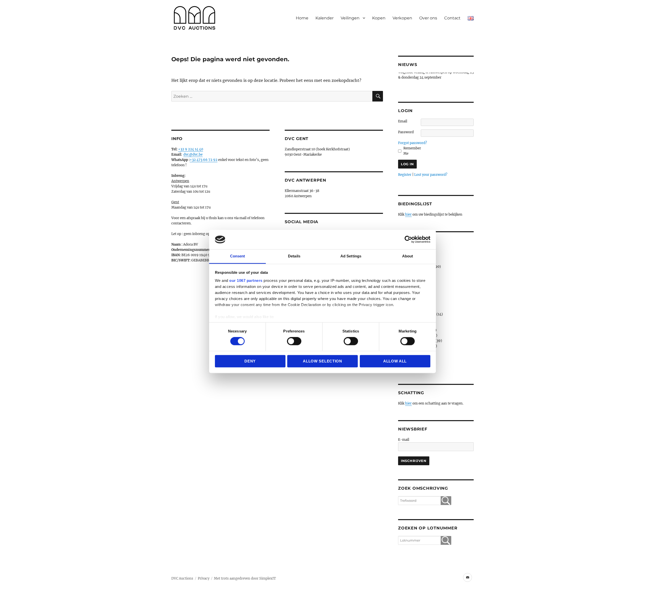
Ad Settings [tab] (350, 256)
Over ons (428, 18)
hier (408, 214)
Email (402, 121)
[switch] (294, 341)
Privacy (203, 578)
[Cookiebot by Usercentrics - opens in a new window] (408, 239)
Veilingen (350, 18)
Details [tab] (294, 256)
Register (404, 175)
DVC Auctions (182, 578)
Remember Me (412, 151)
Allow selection (322, 361)
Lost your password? (430, 175)
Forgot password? (412, 143)
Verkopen (402, 18)
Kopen (378, 18)
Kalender (324, 18)
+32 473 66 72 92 (203, 160)
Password (406, 132)
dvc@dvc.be (193, 154)
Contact (452, 18)
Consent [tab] (237, 256)
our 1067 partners (246, 280)
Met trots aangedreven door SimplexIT (245, 578)
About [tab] (407, 256)
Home (302, 18)
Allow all (395, 361)
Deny (250, 361)
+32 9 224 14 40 (190, 149)
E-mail (403, 440)
